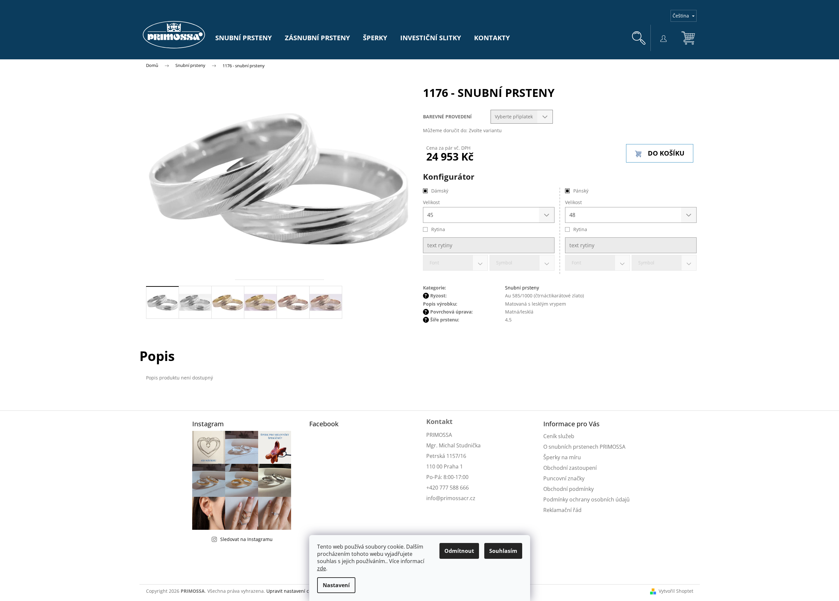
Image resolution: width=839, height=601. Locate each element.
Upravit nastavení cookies (294, 591)
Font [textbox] (576, 262)
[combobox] (597, 263)
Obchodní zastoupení (570, 467)
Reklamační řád (562, 510)
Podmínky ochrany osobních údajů (586, 499)
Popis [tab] (157, 356)
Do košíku (666, 153)
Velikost (573, 202)
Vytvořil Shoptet (676, 591)
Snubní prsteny (522, 288)
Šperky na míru (562, 457)
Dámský (439, 191)
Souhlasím (503, 551)
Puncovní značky (563, 478)
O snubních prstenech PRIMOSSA (584, 446)
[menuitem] (243, 38)
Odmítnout (459, 551)
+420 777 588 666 (447, 487)
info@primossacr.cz (450, 498)
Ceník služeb (558, 436)
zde (321, 568)
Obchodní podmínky (568, 489)
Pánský (580, 191)
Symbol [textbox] (646, 262)
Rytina (580, 229)
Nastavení (336, 585)
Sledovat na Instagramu (246, 539)
